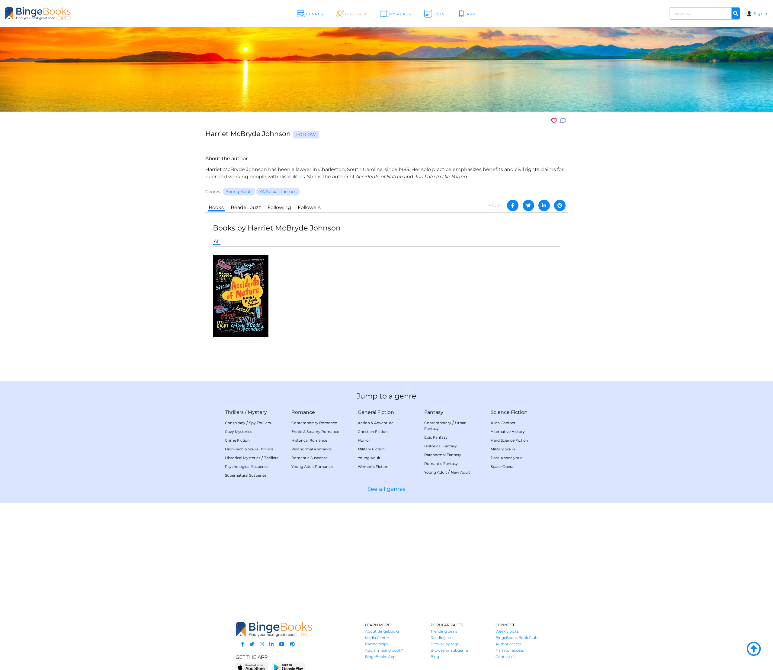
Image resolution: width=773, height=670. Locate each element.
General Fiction (376, 412)
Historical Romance (309, 440)
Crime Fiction (237, 440)
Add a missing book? (384, 650)
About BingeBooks (382, 631)
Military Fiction (371, 449)
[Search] (735, 14)
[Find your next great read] (76, 13)
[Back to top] (753, 649)
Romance (303, 412)
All (217, 241)
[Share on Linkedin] (544, 205)
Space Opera (502, 466)
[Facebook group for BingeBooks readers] (242, 644)
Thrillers (234, 412)
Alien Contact (503, 423)
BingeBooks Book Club (516, 637)
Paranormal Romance (311, 449)
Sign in (761, 13)
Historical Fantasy (440, 446)
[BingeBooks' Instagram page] (262, 644)
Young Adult (369, 458)
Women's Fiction (373, 466)
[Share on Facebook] (512, 205)
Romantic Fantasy (441, 463)
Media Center (377, 637)
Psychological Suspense (246, 466)
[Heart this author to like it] (554, 121)
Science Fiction (509, 412)
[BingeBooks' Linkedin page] (271, 644)
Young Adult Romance (312, 466)
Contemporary (437, 423)
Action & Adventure (375, 423)
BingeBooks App (380, 656)
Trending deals (444, 631)
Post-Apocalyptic (506, 458)
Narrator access (510, 650)
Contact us (505, 656)
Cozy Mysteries (238, 431)
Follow (306, 134)
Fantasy (433, 412)
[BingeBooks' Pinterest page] (292, 644)
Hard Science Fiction (509, 440)
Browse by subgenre (449, 650)
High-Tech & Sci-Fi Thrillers (249, 449)
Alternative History (508, 431)
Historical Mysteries (242, 458)
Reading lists (442, 637)
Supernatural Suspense (245, 475)
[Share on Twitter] (528, 205)
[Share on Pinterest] (560, 205)
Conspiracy (235, 423)
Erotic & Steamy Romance (315, 431)
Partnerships (376, 644)
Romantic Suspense (309, 458)
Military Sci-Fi (503, 449)
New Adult (460, 472)
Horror (364, 440)
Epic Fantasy (435, 437)
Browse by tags (445, 644)
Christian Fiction (373, 431)
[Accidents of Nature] (240, 296)
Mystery (257, 412)
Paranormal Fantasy (442, 454)
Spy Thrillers (260, 423)
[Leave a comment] (563, 121)
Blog (435, 656)
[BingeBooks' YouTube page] (281, 644)
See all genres (386, 489)
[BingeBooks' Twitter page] (251, 644)
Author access (508, 644)
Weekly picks (507, 631)
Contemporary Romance (314, 423)
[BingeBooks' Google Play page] (288, 667)
